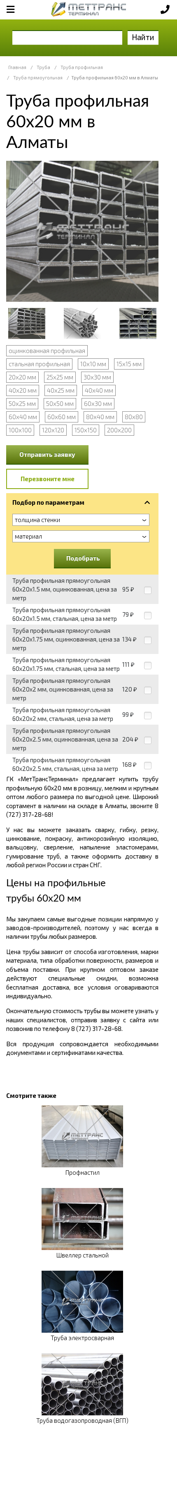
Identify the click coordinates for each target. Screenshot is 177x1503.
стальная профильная (39, 363)
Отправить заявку (47, 454)
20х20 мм (22, 377)
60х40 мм (23, 416)
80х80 (134, 416)
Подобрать (83, 558)
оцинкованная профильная (47, 350)
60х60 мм (61, 416)
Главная (17, 67)
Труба (43, 67)
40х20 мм (23, 390)
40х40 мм (99, 390)
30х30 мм (97, 377)
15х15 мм (129, 363)
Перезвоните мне (48, 478)
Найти (143, 37)
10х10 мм (93, 363)
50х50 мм (60, 403)
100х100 (20, 430)
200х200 (119, 430)
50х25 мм (22, 403)
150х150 (86, 430)
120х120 (53, 430)
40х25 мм (61, 390)
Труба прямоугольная (38, 77)
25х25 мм (60, 377)
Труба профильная (82, 67)
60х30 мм (98, 403)
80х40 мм (100, 416)
